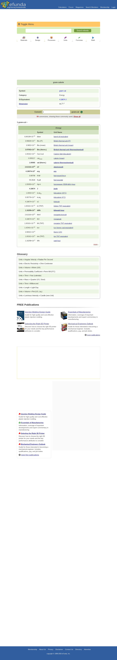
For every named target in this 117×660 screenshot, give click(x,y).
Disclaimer (59, 649)
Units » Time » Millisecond (28, 283)
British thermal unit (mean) (63, 145)
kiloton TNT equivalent (62, 206)
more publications (93, 335)
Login (114, 7)
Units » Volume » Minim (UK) (29, 267)
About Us (42, 649)
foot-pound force (60, 176)
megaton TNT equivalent (63, 223)
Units (65, 40)
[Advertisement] (34, 542)
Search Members (92, 7)
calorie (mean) (59, 158)
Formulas (79, 40)
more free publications (30, 455)
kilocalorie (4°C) (60, 197)
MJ (38, 219)
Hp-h (39, 184)
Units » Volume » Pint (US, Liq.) (30, 291)
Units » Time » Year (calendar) (30, 275)
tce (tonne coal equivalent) (63, 228)
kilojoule (57, 202)
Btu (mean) (41, 145)
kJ (38, 202)
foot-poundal (58, 180)
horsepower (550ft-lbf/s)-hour (64, 184)
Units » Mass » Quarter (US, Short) (32, 279)
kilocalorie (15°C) (60, 193)
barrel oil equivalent (61, 137)
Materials (24, 40)
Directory (78, 649)
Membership (104, 7)
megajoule (57, 219)
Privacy (50, 649)
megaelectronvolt (60, 215)
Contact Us (69, 649)
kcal (39, 193)
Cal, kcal (40, 154)
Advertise (87, 649)
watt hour (57, 241)
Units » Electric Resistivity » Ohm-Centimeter (36, 263)
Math (93, 40)
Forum (71, 7)
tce (38, 228)
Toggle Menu (27, 24)
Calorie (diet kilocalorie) (62, 154)
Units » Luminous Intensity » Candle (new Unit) (36, 295)
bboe (39, 137)
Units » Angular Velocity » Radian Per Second (36, 259)
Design (37, 40)
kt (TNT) (40, 206)
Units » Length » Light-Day (29, 287)
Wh (38, 241)
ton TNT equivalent (61, 236)
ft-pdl (39, 180)
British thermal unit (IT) (62, 141)
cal (39, 158)
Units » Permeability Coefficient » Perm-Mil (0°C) (37, 271)
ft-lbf (38, 176)
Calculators (62, 7)
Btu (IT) (40, 141)
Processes (51, 40)
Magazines (80, 7)
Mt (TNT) (40, 223)
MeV (39, 215)
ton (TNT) (40, 236)
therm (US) (58, 232)
